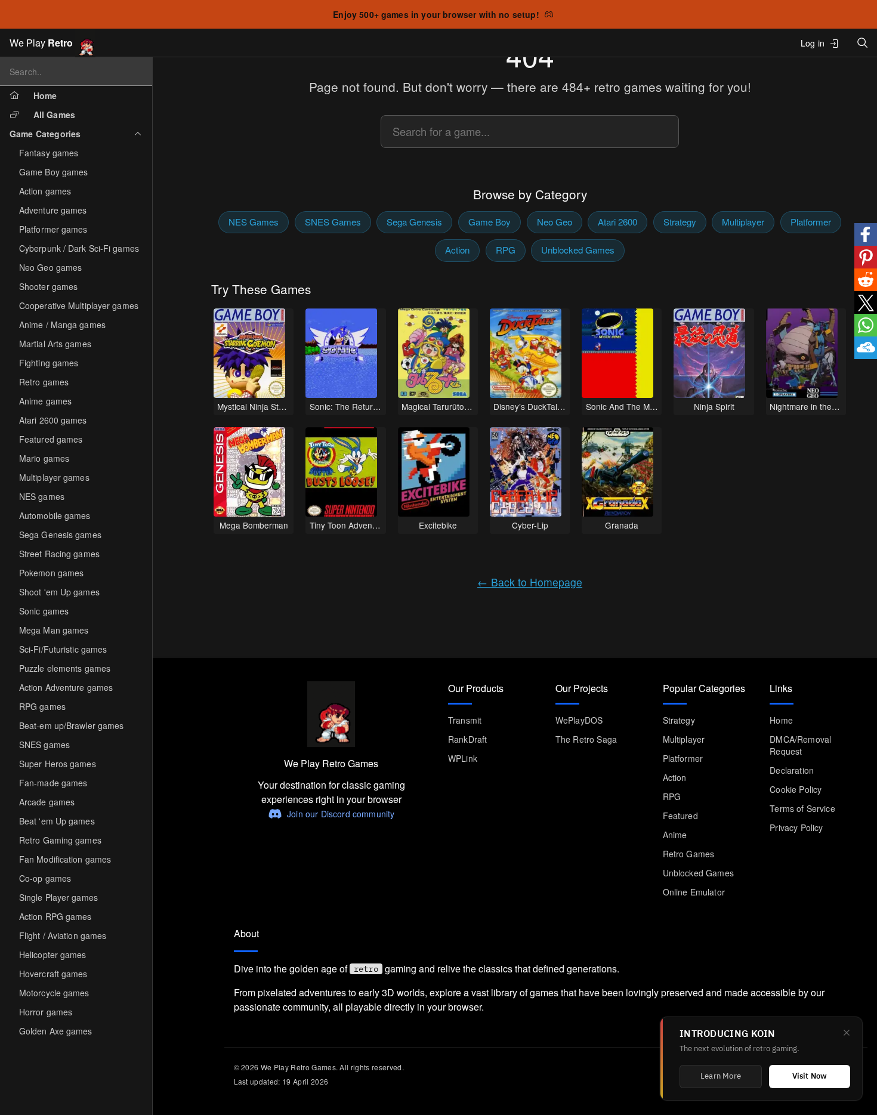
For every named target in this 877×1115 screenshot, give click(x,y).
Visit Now (809, 1076)
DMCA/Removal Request (800, 745)
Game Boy (489, 221)
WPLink (462, 758)
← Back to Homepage (529, 582)
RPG (505, 249)
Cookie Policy (796, 789)
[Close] (846, 1032)
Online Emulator (694, 892)
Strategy (679, 221)
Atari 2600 (617, 221)
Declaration (792, 770)
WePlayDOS (579, 720)
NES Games (253, 221)
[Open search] (862, 43)
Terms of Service (802, 808)
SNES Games (333, 221)
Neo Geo (554, 221)
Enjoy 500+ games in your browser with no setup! (436, 14)
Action (457, 249)
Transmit (464, 720)
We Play (41, 43)
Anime (675, 835)
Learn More (720, 1076)
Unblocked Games (577, 249)
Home (781, 720)
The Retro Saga (586, 739)
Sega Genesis (414, 221)
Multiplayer (743, 221)
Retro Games (689, 854)
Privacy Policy (796, 827)
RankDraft (467, 739)
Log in (812, 43)
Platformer (810, 221)
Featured (680, 815)
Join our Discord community (340, 814)
